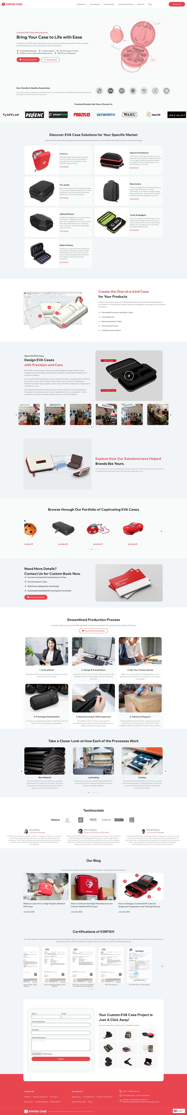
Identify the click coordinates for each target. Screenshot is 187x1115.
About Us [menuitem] (141, 4)
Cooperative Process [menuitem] (126, 4)
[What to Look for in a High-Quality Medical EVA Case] (45, 886)
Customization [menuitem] (109, 4)
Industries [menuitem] (80, 4)
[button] (129, 376)
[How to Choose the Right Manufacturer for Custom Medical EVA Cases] (93, 886)
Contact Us (77, 1091)
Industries (29, 1091)
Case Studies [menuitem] (95, 4)
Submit (61, 1059)
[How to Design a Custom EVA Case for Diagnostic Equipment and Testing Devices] (141, 886)
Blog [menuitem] (150, 4)
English (180, 1111)
